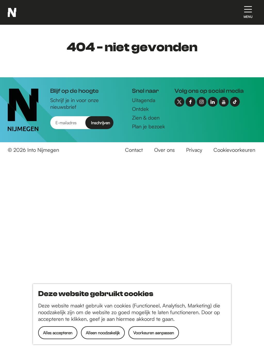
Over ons (164, 150)
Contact (134, 150)
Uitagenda (143, 100)
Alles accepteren (57, 332)
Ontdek (140, 109)
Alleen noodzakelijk (103, 332)
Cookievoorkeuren (234, 150)
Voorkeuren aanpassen (153, 332)
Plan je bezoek (148, 126)
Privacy (194, 150)
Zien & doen (146, 117)
